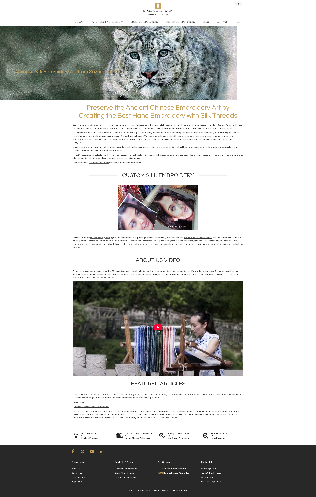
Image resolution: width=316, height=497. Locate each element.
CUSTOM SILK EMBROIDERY (180, 22)
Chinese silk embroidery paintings (189, 136)
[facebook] (76, 452)
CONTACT (222, 22)
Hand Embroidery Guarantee (173, 473)
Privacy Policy (146, 490)
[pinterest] (85, 452)
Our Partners (207, 477)
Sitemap (157, 490)
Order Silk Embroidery (124, 473)
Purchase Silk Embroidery (126, 469)
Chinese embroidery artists (199, 147)
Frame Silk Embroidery (211, 473)
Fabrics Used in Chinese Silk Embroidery (91, 407)
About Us (76, 469)
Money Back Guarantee (172, 469)
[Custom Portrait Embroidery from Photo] (158, 207)
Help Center (77, 482)
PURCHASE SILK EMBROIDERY (107, 22)
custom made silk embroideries (198, 238)
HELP (238, 22)
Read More (176, 418)
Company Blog (78, 477)
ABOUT (79, 22)
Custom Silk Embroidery (125, 477)
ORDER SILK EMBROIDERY (144, 22)
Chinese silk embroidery (230, 395)
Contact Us (77, 473)
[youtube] (94, 452)
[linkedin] (103, 452)
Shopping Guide (208, 469)
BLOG (206, 22)
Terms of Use (134, 490)
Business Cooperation (211, 482)
